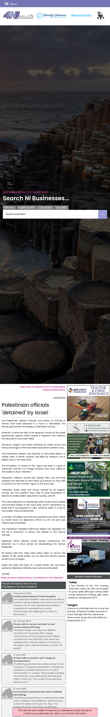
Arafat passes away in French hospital (34, 596)
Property (26, 207)
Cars (45, 207)
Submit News (25, 577)
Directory (9, 207)
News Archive (8, 577)
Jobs (61, 207)
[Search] (102, 214)
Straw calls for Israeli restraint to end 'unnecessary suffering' (34, 626)
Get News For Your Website (48, 577)
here (9, 587)
